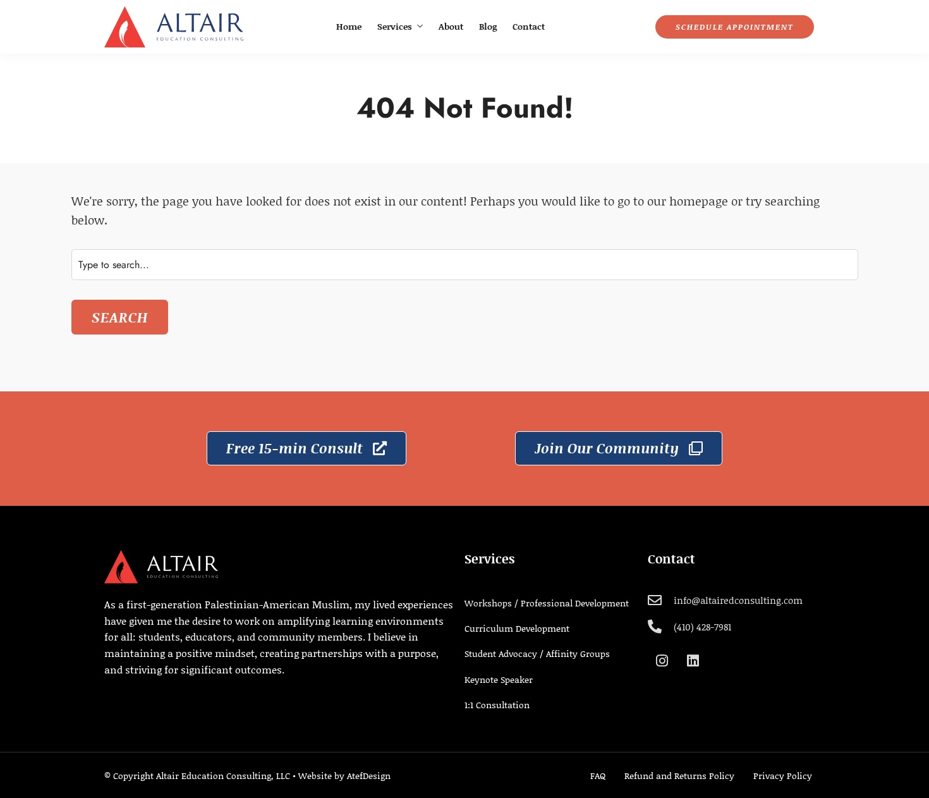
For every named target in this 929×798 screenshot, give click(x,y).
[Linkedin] (693, 661)
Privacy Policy (782, 775)
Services (394, 26)
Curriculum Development (516, 628)
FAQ (597, 775)
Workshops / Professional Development (546, 603)
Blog (488, 26)
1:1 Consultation (497, 704)
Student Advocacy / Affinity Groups (537, 653)
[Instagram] (662, 661)
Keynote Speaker (498, 679)
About (451, 26)
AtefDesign (369, 775)
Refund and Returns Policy (679, 775)
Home (348, 26)
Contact (529, 26)
